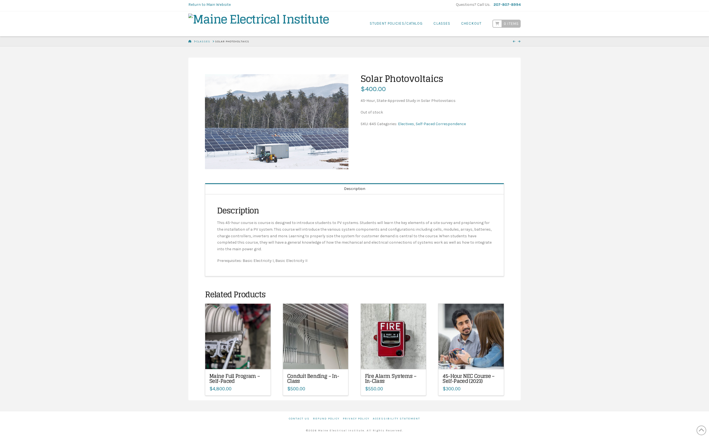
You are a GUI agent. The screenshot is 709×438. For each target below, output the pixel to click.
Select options (316, 361)
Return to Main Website (209, 4)
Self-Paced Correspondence (441, 124)
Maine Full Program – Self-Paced (234, 379)
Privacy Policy (356, 418)
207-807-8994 (507, 4)
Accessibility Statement (396, 418)
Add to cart (240, 361)
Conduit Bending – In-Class (313, 379)
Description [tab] (354, 188)
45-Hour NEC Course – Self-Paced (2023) (468, 379)
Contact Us (299, 418)
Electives (406, 124)
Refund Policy (326, 418)
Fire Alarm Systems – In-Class (390, 379)
